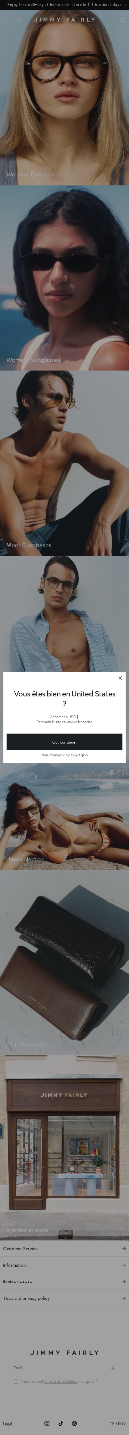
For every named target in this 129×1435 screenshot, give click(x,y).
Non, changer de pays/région (64, 755)
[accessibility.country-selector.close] (120, 678)
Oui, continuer (64, 742)
